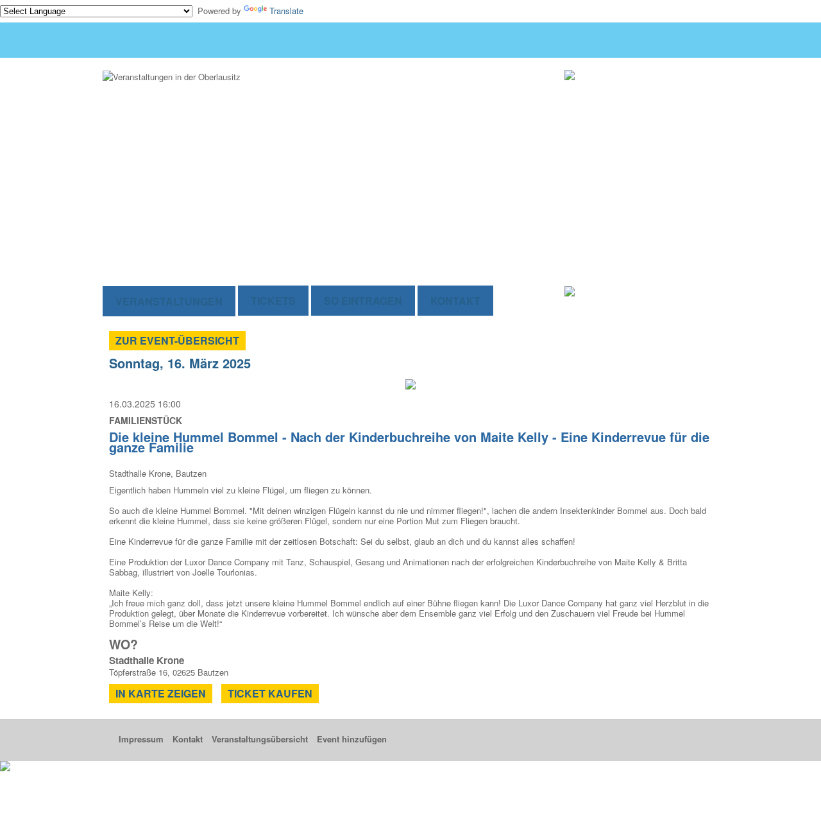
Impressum (141, 739)
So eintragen (363, 300)
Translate (286, 10)
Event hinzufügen (352, 739)
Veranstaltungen (169, 301)
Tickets (273, 300)
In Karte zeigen (160, 693)
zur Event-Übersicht (177, 340)
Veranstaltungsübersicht (260, 739)
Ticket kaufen (270, 693)
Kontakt (455, 300)
